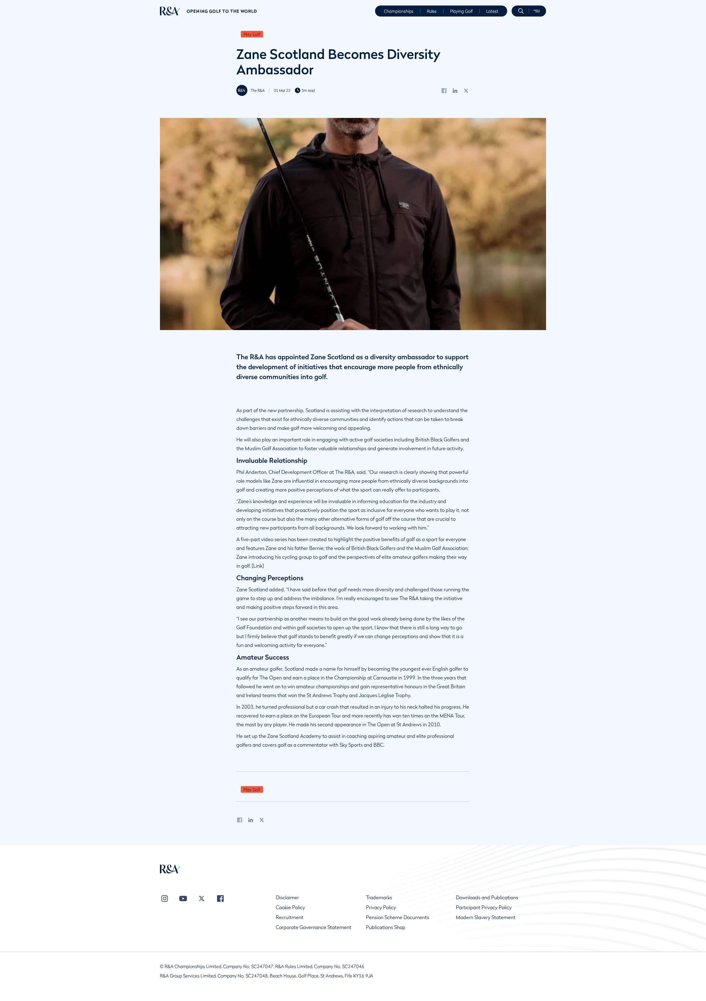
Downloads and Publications (487, 897)
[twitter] (466, 90)
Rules (432, 11)
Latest (492, 11)
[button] (521, 11)
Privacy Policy (381, 907)
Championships (398, 11)
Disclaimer (287, 897)
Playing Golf (461, 11)
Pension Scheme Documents (397, 917)
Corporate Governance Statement (313, 927)
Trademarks (379, 897)
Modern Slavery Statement (485, 917)
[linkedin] (455, 90)
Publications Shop (385, 927)
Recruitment (289, 917)
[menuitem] (170, 11)
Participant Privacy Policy (484, 907)
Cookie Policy (290, 907)
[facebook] (444, 90)
